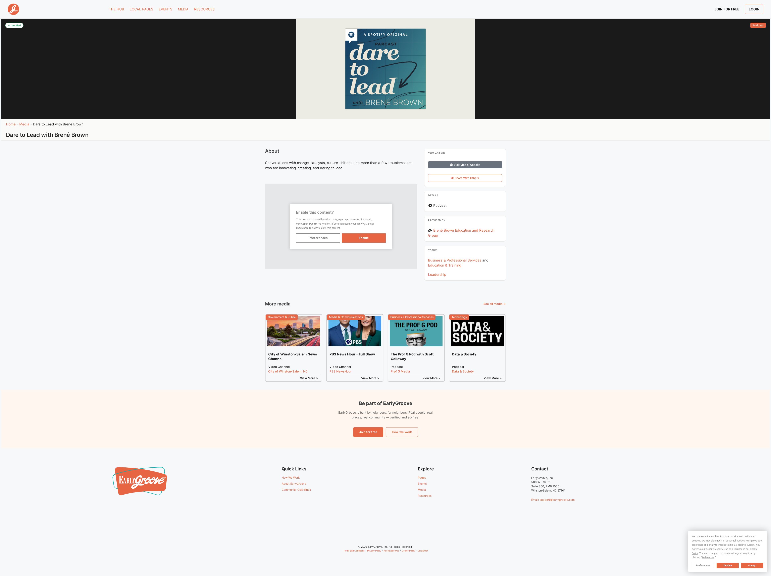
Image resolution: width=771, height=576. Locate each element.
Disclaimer (423, 551)
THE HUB (116, 9)
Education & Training (444, 265)
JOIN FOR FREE (726, 9)
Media (24, 124)
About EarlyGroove (294, 483)
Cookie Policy (408, 551)
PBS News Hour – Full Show (352, 354)
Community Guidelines (296, 489)
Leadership (437, 275)
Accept (752, 565)
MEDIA (183, 9)
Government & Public (282, 317)
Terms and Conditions (354, 551)
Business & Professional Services (454, 260)
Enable (364, 238)
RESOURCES (204, 9)
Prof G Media (400, 371)
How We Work (291, 477)
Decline (727, 565)
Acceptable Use (391, 551)
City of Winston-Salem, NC (288, 371)
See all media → (494, 303)
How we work (402, 432)
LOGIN (754, 9)
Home (11, 124)
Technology (459, 317)
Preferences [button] (708, 557)
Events (422, 483)
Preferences (703, 565)
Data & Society (464, 354)
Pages (422, 477)
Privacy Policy (374, 551)
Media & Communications (346, 317)
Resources (424, 495)
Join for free (368, 432)
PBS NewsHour (340, 371)
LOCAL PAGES (141, 9)
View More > (309, 378)
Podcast (758, 25)
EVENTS (165, 9)
